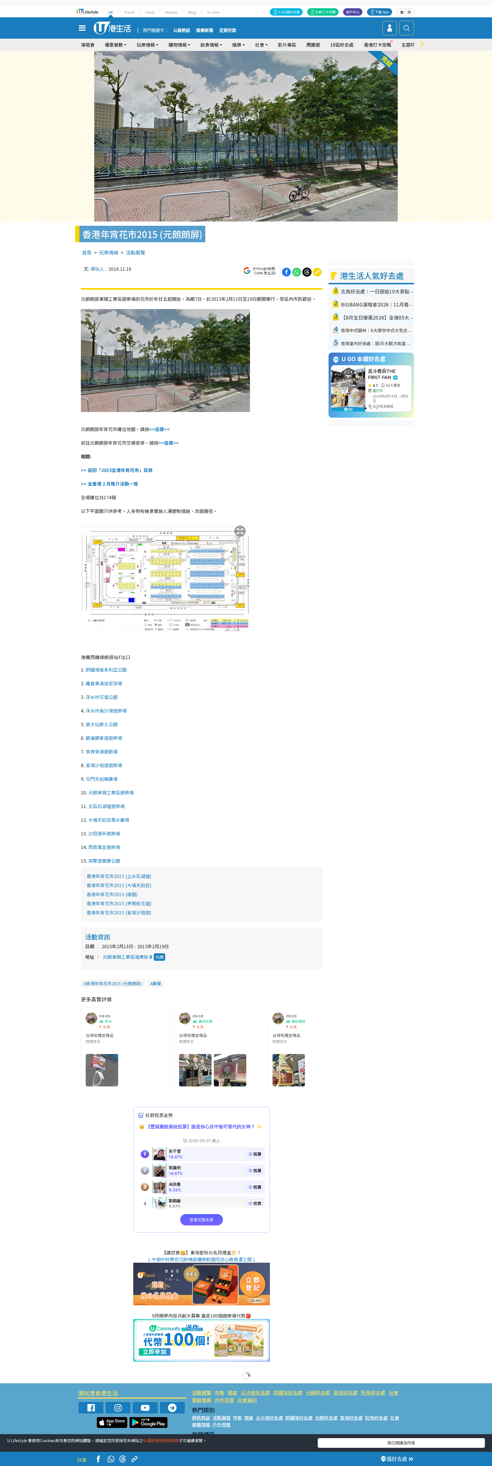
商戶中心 (353, 11)
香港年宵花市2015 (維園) (112, 894)
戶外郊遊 (224, 1399)
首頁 (87, 252)
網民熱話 (201, 1417)
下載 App (382, 11)
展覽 (157, 983)
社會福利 (247, 1399)
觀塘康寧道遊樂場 (104, 737)
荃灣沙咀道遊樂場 (104, 765)
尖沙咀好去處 (255, 1392)
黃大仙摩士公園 (102, 724)
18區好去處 (342, 44)
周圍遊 (313, 44)
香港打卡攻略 (377, 44)
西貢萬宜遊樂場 (104, 847)
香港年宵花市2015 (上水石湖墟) (119, 876)
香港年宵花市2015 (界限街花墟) (119, 903)
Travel (129, 12)
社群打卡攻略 (325, 11)
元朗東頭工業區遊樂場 (111, 792)
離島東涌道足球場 (104, 683)
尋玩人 (97, 268)
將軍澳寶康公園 (104, 860)
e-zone (213, 12)
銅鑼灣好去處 (287, 1392)
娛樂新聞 (204, 30)
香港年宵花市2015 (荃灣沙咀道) (119, 912)
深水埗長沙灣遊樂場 (106, 710)
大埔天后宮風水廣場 (108, 819)
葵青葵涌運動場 (102, 751)
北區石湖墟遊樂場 (106, 806)
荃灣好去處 (345, 1392)
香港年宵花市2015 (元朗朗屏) (114, 983)
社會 (393, 1392)
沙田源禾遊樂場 (104, 833)
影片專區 (287, 44)
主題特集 (410, 44)
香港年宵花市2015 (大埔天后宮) (119, 885)
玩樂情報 (108, 252)
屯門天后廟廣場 (102, 778)
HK (110, 12)
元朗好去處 (318, 1392)
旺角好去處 (373, 1392)
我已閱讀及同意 (401, 1443)
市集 (219, 1392)
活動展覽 (135, 252)
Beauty (171, 12)
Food (149, 12)
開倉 (232, 1392)
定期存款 (227, 30)
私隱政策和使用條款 (161, 1440)
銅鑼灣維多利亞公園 (106, 669)
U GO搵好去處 (289, 11)
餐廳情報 (201, 1399)
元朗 (159, 957)
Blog (192, 12)
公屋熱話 (181, 30)
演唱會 (88, 44)
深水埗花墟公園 (102, 696)
